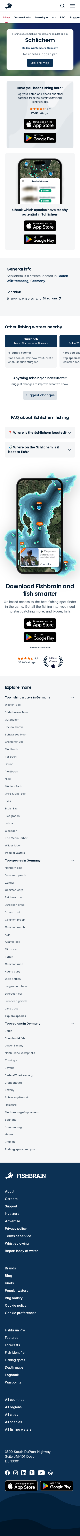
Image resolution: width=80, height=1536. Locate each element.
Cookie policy (15, 1305)
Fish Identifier (15, 1352)
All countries (14, 1400)
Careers (11, 1199)
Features (11, 1338)
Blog (8, 1276)
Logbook (12, 1375)
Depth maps (14, 1367)
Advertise (12, 1221)
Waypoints (13, 1382)
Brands (10, 1268)
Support (11, 1206)
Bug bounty (14, 1298)
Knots (9, 1283)
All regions (13, 1407)
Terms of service (18, 1236)
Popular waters (16, 1290)
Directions (50, 298)
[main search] (62, 6)
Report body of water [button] (21, 1251)
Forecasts (12, 1345)
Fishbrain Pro (15, 1330)
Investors (12, 1214)
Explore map (40, 63)
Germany (52, 47)
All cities (11, 1414)
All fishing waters (18, 1429)
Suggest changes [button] (40, 395)
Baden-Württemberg (34, 47)
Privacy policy (16, 1228)
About (9, 1191)
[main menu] (72, 5)
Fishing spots (15, 1360)
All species (13, 1422)
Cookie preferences (20, 1313)
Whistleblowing (17, 1243)
